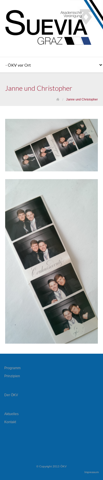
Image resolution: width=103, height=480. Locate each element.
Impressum (91, 472)
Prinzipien (12, 376)
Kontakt (10, 422)
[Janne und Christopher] (51, 170)
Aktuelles (11, 414)
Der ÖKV (11, 395)
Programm (12, 368)
